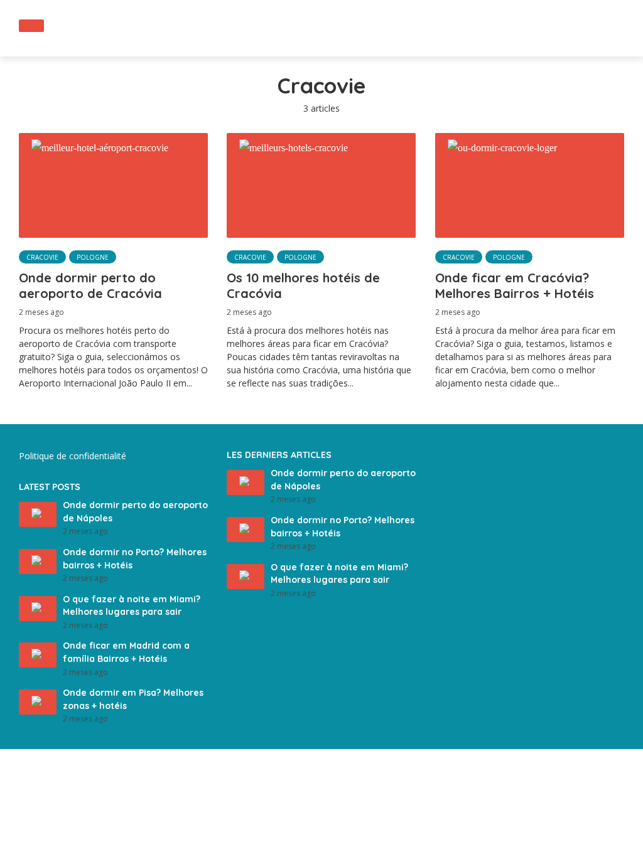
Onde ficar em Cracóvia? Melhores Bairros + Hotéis (514, 285)
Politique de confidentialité (72, 456)
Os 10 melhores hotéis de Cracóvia (303, 285)
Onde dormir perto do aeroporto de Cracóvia (90, 285)
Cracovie (42, 257)
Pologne (93, 257)
